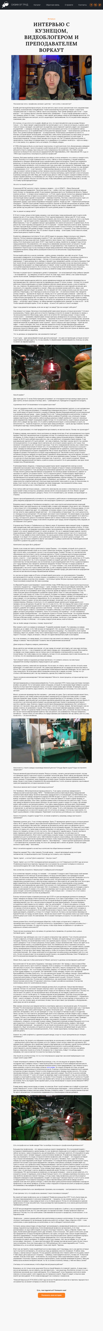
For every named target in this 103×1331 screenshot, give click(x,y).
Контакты (82, 5)
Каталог (37, 5)
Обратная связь (52, 5)
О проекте (69, 5)
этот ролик (51, 1067)
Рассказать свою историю (52, 1295)
